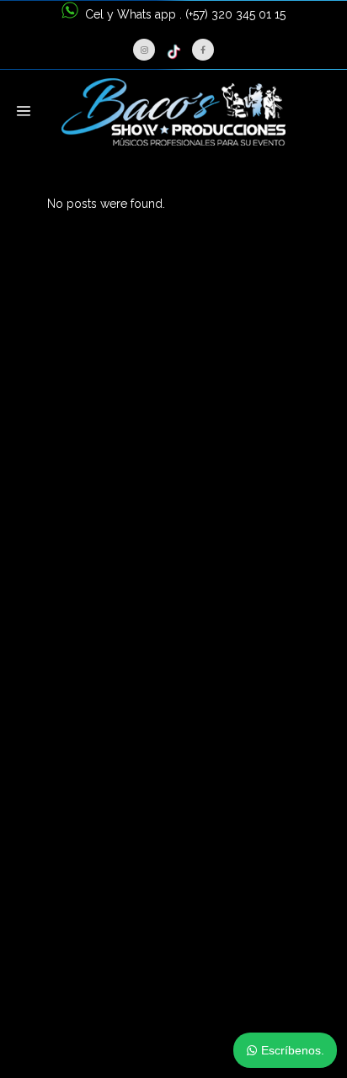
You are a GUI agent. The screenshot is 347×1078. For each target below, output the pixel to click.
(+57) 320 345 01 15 (235, 14)
